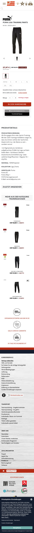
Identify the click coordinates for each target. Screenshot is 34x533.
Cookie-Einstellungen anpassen (11, 389)
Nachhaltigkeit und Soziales (10, 443)
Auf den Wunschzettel (18, 111)
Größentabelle (22, 92)
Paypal (3, 454)
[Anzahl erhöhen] (15, 97)
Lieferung (4, 372)
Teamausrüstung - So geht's (10, 410)
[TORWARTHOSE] (17, 214)
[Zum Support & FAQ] (22, 3)
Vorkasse (4, 465)
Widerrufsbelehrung (7, 381)
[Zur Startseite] (12, 3)
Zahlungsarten (6, 367)
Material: (5, 163)
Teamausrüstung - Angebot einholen (13, 407)
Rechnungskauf (6, 463)
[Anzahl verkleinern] (9, 97)
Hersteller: (6, 170)
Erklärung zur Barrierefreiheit (10, 387)
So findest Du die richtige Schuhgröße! (13, 365)
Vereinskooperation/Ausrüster (10, 412)
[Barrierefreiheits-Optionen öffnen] (3, 395)
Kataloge (4, 419)
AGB (2, 378)
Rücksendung (5, 374)
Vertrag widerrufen (7, 361)
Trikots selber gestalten (8, 421)
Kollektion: (6, 167)
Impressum (5, 385)
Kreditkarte (4, 461)
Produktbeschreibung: (10, 133)
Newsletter (4, 434)
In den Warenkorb (17, 104)
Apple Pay (4, 456)
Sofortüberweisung (7, 458)
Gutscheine (4, 436)
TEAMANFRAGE (17, 114)
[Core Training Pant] (17, 289)
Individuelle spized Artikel (9, 423)
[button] (4, 3)
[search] (17, 8)
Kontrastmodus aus (17, 395)
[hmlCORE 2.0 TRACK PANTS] (17, 264)
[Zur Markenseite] (7, 18)
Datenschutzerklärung (8, 383)
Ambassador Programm (9, 441)
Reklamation (5, 376)
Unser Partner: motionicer (9, 438)
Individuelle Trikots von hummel (11, 416)
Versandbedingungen (8, 369)
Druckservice (5, 414)
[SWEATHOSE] (17, 239)
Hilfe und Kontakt (6, 363)
